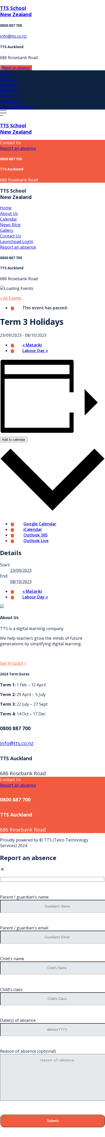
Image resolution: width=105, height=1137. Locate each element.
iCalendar (32, 529)
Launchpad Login (16, 107)
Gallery (6, 95)
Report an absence (16, 68)
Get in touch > (13, 663)
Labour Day (35, 350)
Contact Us (10, 101)
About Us (9, 79)
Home (5, 73)
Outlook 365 (35, 535)
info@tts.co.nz (13, 36)
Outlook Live (36, 540)
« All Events (10, 298)
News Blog (10, 90)
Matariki (32, 345)
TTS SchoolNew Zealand (16, 11)
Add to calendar (13, 440)
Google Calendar (39, 524)
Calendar (8, 84)
